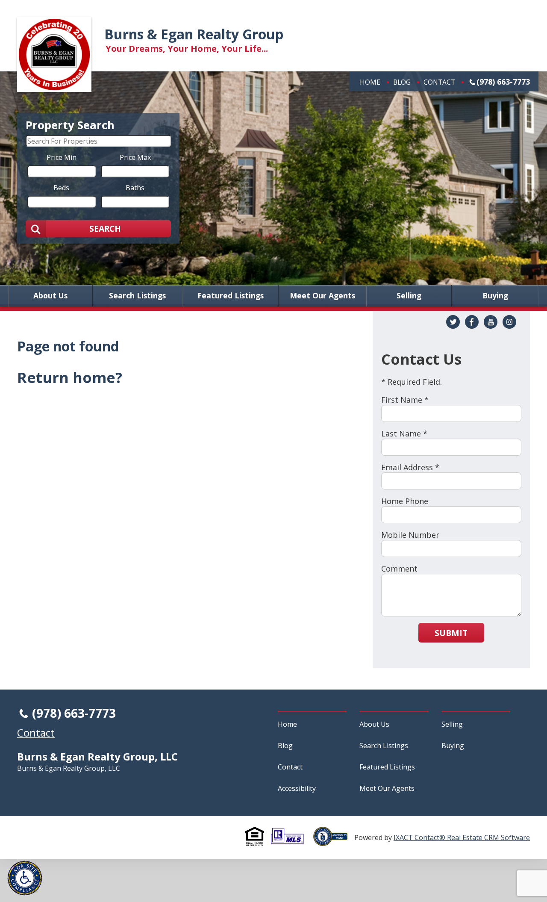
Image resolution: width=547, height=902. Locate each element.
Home (370, 82)
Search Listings (137, 296)
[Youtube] (490, 322)
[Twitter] (453, 322)
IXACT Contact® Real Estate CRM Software (462, 837)
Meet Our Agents (322, 296)
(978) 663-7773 (503, 82)
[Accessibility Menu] (25, 878)
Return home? (69, 377)
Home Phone (404, 501)
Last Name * (404, 433)
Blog (402, 82)
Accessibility (297, 788)
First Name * (405, 400)
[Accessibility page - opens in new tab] (334, 841)
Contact (439, 82)
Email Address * (410, 467)
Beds (61, 187)
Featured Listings (230, 296)
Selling (409, 296)
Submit (451, 633)
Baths (135, 187)
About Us (50, 296)
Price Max (135, 157)
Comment (399, 568)
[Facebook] (472, 322)
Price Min (61, 157)
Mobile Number (410, 535)
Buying (495, 296)
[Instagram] (509, 322)
